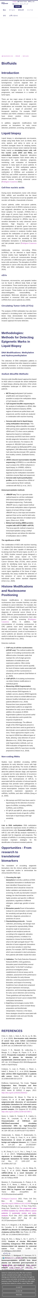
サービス (12, 10)
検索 (18, 6)
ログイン (16, 4)
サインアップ (24, 4)
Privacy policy (29, 1268)
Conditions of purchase (16, 1268)
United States (23, 1)
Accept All (19, 1287)
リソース (30, 10)
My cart (31, 1)
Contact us (21, 1265)
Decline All (19, 1291)
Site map (12, 1265)
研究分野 (21, 10)
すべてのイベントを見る (14, 1258)
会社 (4, 15)
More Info (19, 1295)
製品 (4, 10)
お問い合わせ (13, 15)
